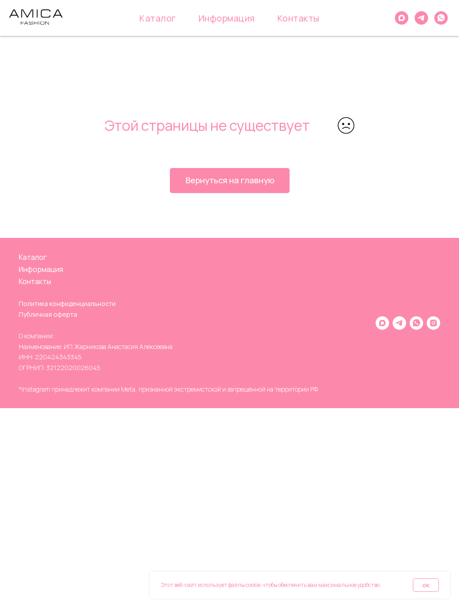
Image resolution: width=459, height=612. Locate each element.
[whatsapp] (441, 18)
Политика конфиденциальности (67, 303)
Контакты (298, 18)
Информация (227, 18)
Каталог (157, 18)
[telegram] (421, 18)
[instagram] (433, 323)
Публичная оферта (48, 314)
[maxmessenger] (401, 18)
